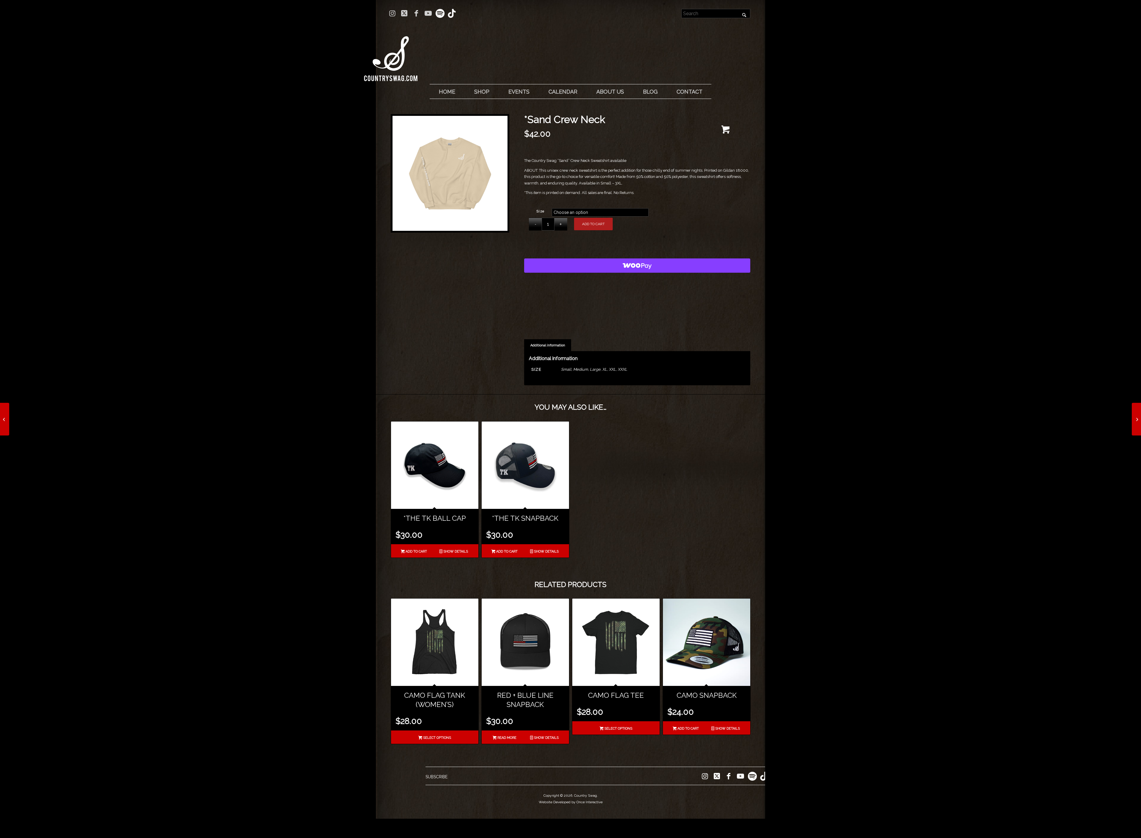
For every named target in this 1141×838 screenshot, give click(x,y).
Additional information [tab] (547, 345)
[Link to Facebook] (416, 13)
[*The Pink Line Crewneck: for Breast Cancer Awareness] (1136, 419)
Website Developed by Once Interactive (571, 802)
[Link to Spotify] (440, 13)
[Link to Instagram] (392, 13)
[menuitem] (447, 91)
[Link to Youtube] (428, 13)
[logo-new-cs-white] (390, 54)
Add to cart (593, 224)
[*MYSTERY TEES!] (4, 419)
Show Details (455, 551)
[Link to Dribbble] (451, 13)
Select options (436, 738)
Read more (506, 738)
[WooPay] (637, 265)
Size (540, 211)
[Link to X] (404, 13)
